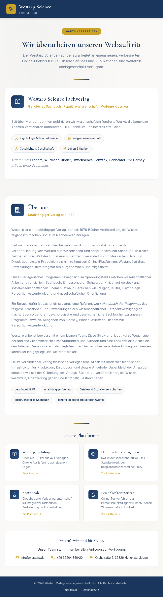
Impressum (71, 589)
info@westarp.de (33, 558)
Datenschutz (91, 589)
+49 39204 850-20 (69, 558)
